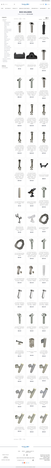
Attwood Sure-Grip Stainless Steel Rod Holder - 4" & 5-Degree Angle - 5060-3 (19, 228)
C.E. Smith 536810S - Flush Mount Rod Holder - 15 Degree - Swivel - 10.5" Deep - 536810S (32, 93)
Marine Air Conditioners (24, 8)
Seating (5, 34)
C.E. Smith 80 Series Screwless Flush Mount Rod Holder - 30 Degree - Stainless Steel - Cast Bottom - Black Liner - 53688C (44, 121)
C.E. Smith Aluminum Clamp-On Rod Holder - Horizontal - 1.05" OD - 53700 (44, 428)
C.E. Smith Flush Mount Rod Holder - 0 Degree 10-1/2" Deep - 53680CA (43, 303)
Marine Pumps (6, 53)
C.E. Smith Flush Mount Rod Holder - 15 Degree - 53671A (32, 327)
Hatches (5, 27)
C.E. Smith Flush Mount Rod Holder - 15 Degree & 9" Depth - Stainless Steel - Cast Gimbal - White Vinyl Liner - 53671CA (44, 254)
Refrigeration (34, 8)
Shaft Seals (6, 36)
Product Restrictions (28, 452)
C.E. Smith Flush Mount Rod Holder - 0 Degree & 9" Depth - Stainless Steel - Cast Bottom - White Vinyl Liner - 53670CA (44, 203)
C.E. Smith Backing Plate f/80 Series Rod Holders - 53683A (44, 228)
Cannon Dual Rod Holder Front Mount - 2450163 (44, 175)
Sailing (5, 33)
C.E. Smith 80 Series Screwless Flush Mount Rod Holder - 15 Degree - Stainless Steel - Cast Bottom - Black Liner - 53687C (19, 148)
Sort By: (40, 19)
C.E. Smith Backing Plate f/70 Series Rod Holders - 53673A (19, 254)
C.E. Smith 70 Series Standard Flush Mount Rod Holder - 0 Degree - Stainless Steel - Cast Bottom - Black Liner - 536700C (44, 66)
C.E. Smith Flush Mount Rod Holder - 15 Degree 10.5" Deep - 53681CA (31, 303)
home (19, 451)
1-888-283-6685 (47, 0)
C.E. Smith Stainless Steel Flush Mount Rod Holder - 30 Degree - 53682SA (19, 279)
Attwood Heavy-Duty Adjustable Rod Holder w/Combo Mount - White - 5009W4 (32, 228)
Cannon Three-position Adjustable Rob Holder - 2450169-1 (31, 202)
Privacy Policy (5, 454)
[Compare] (22, 32)
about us (32, 451)
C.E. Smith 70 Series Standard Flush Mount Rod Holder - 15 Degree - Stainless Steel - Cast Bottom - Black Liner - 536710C (32, 38)
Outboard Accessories (7, 29)
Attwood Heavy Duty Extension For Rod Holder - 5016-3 (44, 38)
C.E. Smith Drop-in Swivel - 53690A (32, 352)
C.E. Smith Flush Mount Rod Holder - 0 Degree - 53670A (44, 327)
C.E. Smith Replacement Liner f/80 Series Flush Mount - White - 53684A (44, 279)
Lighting (5, 44)
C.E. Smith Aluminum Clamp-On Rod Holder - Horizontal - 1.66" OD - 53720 (44, 403)
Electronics (7, 8)
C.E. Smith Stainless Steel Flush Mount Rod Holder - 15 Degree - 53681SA (32, 279)
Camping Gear (6, 23)
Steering (5, 37)
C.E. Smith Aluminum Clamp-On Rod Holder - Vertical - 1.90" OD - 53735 (44, 377)
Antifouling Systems (7, 22)
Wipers (5, 41)
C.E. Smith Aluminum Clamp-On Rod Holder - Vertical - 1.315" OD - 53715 (20, 428)
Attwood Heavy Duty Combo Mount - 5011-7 (31, 66)
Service (23, 451)
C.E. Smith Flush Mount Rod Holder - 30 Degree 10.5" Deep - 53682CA (19, 303)
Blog (49, 8)
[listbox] (46, 19)
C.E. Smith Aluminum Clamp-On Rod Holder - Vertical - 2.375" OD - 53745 (19, 378)
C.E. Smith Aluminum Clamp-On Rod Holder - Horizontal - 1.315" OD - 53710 (31, 428)
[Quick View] (17, 32)
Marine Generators (7, 54)
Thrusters (5, 57)
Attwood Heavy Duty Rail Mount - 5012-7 (19, 66)
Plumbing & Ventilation (7, 30)
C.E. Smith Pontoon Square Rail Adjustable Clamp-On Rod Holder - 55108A (19, 352)
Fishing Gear (6, 43)
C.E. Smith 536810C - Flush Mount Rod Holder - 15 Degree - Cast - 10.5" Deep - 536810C (19, 93)
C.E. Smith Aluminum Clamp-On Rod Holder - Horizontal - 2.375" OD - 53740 (31, 378)
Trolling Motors (6, 40)
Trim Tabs (5, 51)
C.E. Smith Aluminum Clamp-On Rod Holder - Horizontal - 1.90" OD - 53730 (19, 403)
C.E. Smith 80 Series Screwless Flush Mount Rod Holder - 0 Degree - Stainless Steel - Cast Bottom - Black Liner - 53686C (31, 148)
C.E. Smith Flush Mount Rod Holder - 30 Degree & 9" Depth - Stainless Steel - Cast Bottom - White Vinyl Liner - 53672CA (32, 254)
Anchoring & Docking (7, 47)
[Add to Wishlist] (20, 32)
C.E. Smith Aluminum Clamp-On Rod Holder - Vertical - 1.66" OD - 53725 (32, 403)
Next (24, 18)
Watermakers (43, 8)
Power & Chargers (7, 46)
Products (15, 8)
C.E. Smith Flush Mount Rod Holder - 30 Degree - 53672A (20, 327)
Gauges (5, 26)
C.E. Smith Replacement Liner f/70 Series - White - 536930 (19, 202)
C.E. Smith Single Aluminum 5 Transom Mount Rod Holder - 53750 (44, 352)
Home (2, 8)
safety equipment (7, 50)
